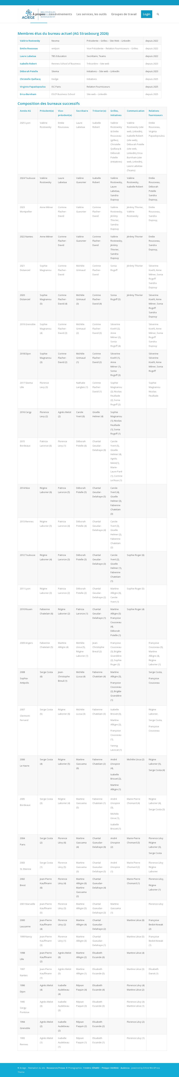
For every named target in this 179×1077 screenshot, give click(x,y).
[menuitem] (38, 14)
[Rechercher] (158, 14)
